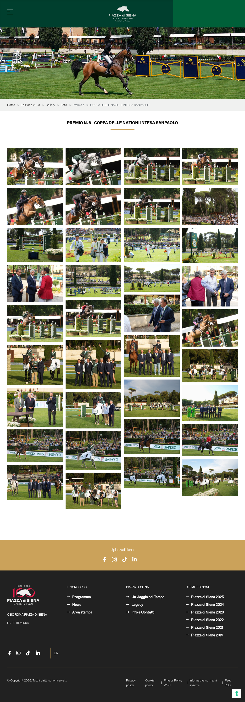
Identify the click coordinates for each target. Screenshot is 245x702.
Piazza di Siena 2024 (207, 604)
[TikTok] (124, 559)
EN (56, 653)
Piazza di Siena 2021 (206, 627)
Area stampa (82, 612)
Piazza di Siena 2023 (207, 612)
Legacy (137, 604)
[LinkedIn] (134, 559)
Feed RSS (228, 683)
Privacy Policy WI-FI (173, 683)
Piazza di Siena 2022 (207, 620)
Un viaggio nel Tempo (147, 597)
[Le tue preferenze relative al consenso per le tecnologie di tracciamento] (236, 693)
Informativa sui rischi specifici (203, 683)
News (76, 604)
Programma (81, 597)
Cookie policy (150, 683)
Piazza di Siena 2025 (207, 597)
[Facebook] (104, 559)
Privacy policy (131, 683)
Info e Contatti (143, 612)
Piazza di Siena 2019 (206, 635)
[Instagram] (114, 559)
